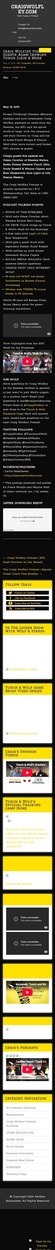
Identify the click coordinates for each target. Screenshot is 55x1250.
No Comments (24, 63)
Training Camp (16, 1174)
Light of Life (37, 233)
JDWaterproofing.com (23, 733)
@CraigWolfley (34, 405)
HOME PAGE (19, 67)
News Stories (15, 1146)
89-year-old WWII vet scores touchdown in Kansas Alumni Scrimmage (25, 281)
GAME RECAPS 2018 (20, 1132)
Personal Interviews (19, 1153)
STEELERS (13, 1167)
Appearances (14, 1114)
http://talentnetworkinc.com (23, 475)
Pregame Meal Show (20, 1160)
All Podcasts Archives (21, 1108)
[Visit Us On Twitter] (42, 1247)
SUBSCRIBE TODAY (23, 669)
